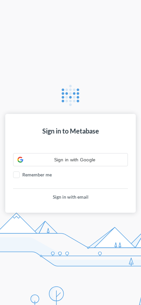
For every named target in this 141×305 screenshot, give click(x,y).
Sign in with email (71, 197)
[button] (70, 159)
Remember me (37, 174)
